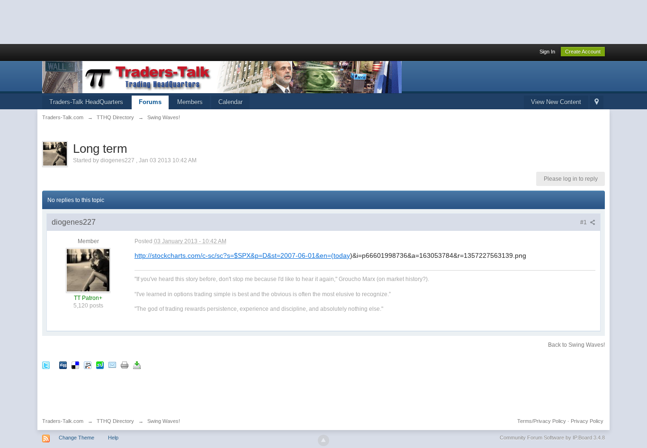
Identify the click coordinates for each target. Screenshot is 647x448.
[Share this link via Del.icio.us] (75, 365)
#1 (584, 222)
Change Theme (76, 437)
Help (113, 437)
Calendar (230, 101)
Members (190, 101)
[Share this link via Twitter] (46, 365)
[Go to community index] (222, 76)
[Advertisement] (172, 21)
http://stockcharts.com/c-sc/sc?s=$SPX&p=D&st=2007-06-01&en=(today (242, 255)
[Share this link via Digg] (63, 365)
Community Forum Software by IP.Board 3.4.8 (552, 437)
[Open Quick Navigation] (596, 102)
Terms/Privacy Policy (541, 421)
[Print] (124, 365)
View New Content (556, 101)
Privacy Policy (587, 421)
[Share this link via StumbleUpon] (100, 365)
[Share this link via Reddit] (87, 365)
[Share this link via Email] (112, 365)
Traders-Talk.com (62, 421)
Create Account (583, 51)
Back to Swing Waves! (576, 345)
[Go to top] (323, 440)
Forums (150, 101)
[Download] (137, 365)
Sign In (547, 51)
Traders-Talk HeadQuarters (86, 101)
